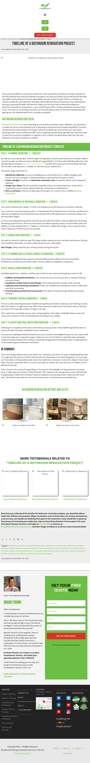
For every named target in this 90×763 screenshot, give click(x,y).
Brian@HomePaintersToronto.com (31, 701)
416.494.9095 (44, 524)
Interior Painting (8, 694)
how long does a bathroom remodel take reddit (51, 546)
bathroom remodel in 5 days (20, 546)
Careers (78, 748)
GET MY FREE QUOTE (66, 636)
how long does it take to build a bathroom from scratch (42, 548)
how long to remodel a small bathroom (40, 551)
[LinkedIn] (22, 540)
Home (3, 39)
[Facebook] (2, 540)
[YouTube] (18, 540)
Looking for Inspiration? (63, 722)
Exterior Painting (9, 698)
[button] (45, 15)
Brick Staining (7, 723)
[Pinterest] (14, 540)
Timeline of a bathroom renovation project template (30, 554)
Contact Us (67, 753)
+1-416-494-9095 (24, 710)
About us (66, 748)
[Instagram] (10, 540)
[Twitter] (6, 540)
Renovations (12, 39)
